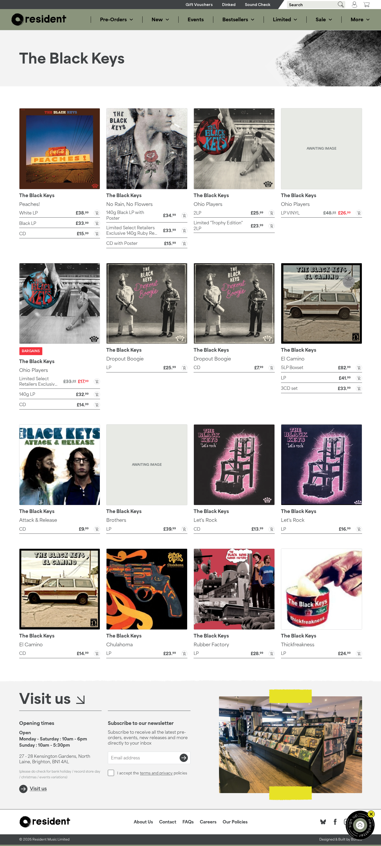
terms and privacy (156, 773)
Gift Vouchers (199, 4)
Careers (208, 821)
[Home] (38, 19)
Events (196, 19)
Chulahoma (119, 644)
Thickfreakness (297, 644)
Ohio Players (208, 204)
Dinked (229, 4)
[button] (59, 212)
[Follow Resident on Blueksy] (323, 822)
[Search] (339, 4)
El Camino (293, 359)
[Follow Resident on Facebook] (335, 822)
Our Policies (235, 821)
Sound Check (257, 4)
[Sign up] (183, 758)
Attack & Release (38, 520)
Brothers (116, 520)
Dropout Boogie (125, 359)
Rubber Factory (211, 644)
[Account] (354, 5)
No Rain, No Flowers (129, 204)
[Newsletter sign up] (360, 825)
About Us (143, 821)
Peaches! (29, 204)
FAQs (188, 821)
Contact (167, 821)
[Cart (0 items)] (366, 4)
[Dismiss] (371, 814)
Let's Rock (205, 520)
